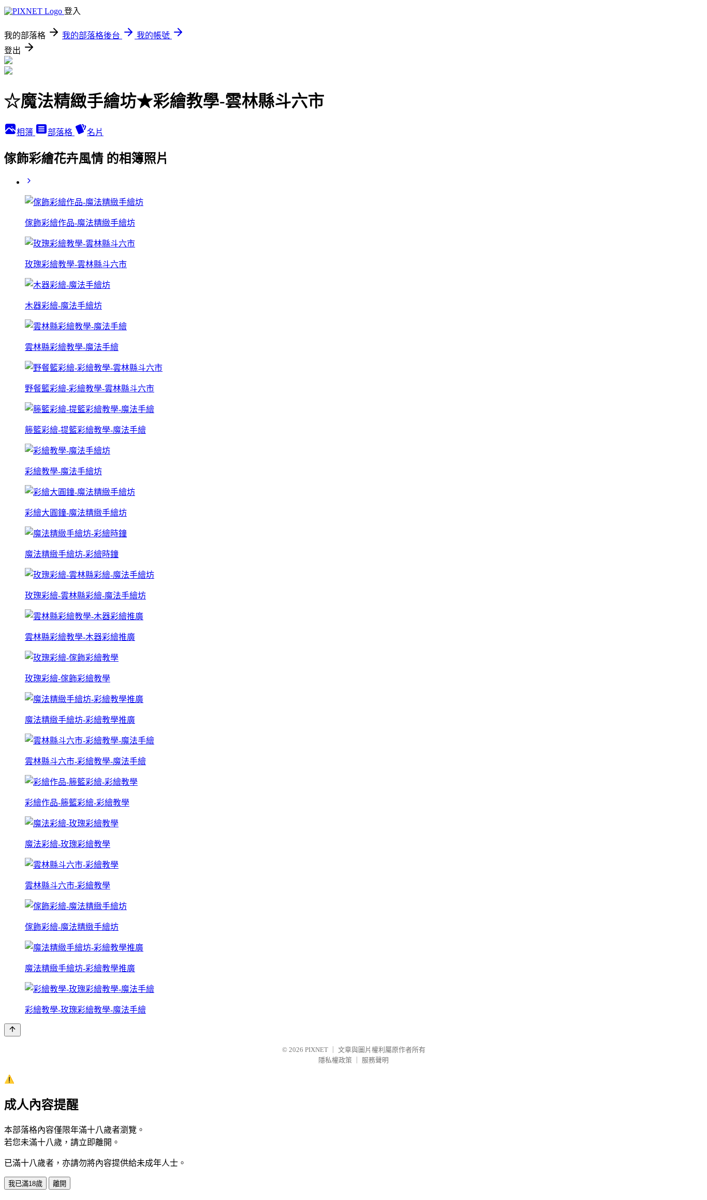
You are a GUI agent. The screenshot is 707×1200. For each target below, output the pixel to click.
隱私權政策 (335, 1060)
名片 (95, 132)
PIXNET (316, 1049)
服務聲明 (375, 1060)
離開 (59, 1184)
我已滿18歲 (25, 1184)
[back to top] (12, 1029)
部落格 (61, 132)
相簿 (26, 132)
